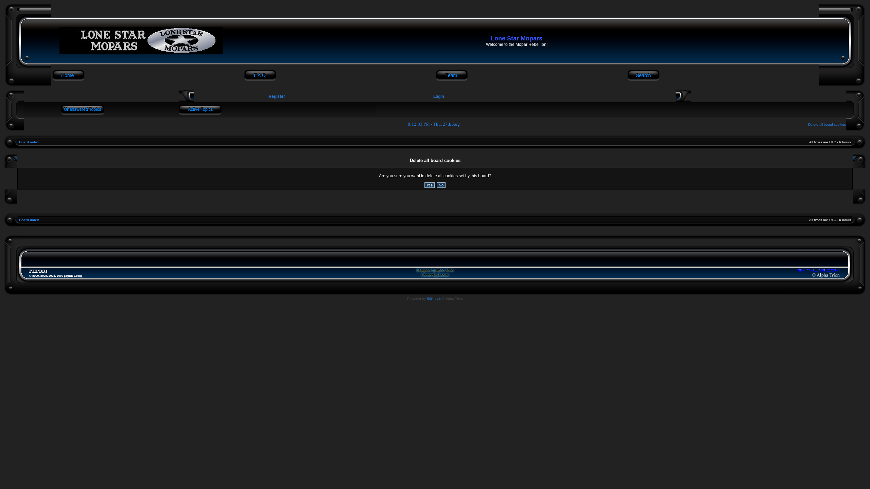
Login (438, 96)
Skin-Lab (434, 299)
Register (276, 96)
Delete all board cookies (827, 124)
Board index (29, 142)
